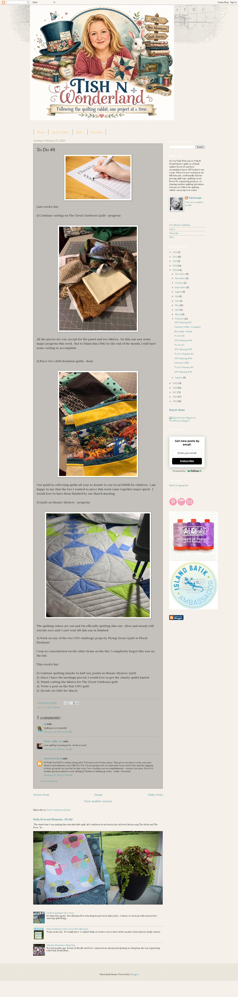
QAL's (80, 132)
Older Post (155, 795)
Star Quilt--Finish (183, 331)
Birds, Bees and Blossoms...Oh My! (53, 819)
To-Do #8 (179, 336)
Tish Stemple (195, 198)
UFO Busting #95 (183, 349)
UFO (171, 237)
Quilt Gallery (60, 132)
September (181, 287)
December (180, 274)
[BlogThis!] (68, 703)
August (178, 291)
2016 (175, 396)
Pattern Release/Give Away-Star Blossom (67, 929)
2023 (175, 256)
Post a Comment (49, 781)
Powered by (179, 471)
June (177, 301)
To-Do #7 (179, 345)
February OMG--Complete (187, 327)
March (178, 314)
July (177, 296)
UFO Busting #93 (183, 372)
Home (41, 132)
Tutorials (96, 132)
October (179, 283)
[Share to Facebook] (74, 703)
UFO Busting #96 (183, 340)
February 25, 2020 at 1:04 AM (58, 732)
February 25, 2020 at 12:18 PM (58, 775)
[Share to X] (71, 703)
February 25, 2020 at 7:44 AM (58, 749)
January (179, 377)
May (177, 305)
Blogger (134, 974)
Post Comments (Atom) (58, 810)
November (180, 278)
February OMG (181, 362)
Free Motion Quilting (179, 225)
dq (45, 724)
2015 (175, 401)
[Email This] (65, 703)
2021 (175, 265)
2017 (175, 392)
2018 (175, 387)
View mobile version (98, 801)
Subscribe (187, 461)
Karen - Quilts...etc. (53, 741)
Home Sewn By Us (53, 758)
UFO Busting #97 (183, 322)
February (180, 318)
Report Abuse (177, 409)
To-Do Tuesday (52, 707)
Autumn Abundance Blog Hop (60, 945)
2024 (175, 252)
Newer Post (41, 795)
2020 (175, 270)
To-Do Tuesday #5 (183, 367)
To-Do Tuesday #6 (184, 354)
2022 (175, 261)
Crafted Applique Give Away (60, 913)
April (177, 309)
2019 (175, 383)
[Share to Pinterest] (77, 703)
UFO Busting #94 (183, 358)
